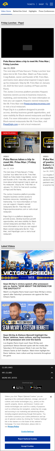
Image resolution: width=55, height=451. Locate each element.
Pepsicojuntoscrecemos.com (37, 103)
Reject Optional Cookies (27, 439)
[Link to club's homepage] (5, 3)
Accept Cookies (27, 446)
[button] (27, 47)
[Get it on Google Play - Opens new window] (36, 386)
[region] (27, 423)
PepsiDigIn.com (15, 124)
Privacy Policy (33, 426)
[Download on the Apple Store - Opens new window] (18, 385)
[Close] (51, 399)
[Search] (47, 4)
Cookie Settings (27, 431)
